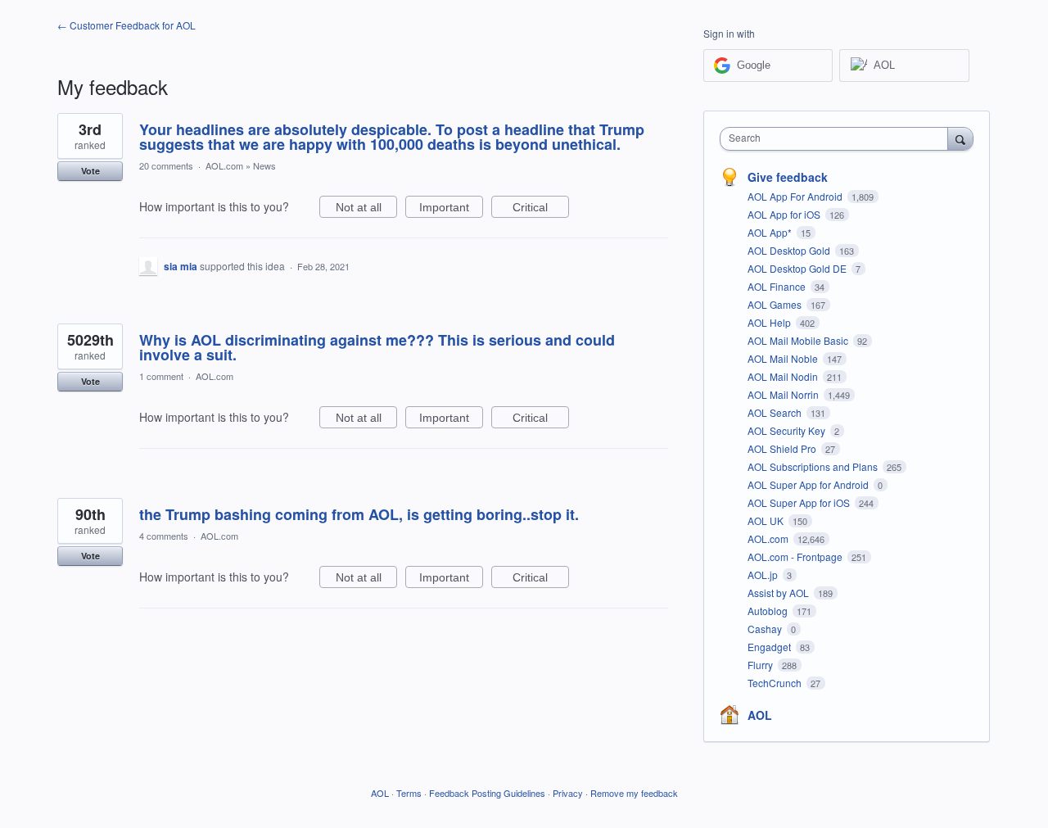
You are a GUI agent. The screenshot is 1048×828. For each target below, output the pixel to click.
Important (451, 209)
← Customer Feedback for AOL (126, 25)
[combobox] (838, 139)
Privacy (568, 792)
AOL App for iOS (785, 214)
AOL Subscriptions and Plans (814, 466)
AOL (760, 715)
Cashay (766, 629)
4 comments (163, 535)
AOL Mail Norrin (784, 394)
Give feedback (788, 177)
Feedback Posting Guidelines (487, 792)
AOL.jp (764, 574)
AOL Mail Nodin (784, 376)
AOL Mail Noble (784, 358)
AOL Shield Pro (783, 448)
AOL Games (776, 304)
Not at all (366, 209)
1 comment (161, 375)
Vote (90, 171)
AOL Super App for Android (809, 484)
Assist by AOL (779, 593)
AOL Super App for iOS (800, 502)
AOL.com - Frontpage (796, 556)
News (264, 165)
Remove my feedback (634, 792)
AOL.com (224, 165)
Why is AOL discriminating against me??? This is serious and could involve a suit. (377, 347)
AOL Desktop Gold (790, 250)
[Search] (960, 138)
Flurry (761, 665)
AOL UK (767, 520)
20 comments (166, 165)
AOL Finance (778, 286)
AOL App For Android (796, 196)
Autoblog (769, 611)
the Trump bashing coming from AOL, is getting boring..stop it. (359, 514)
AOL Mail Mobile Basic (799, 340)
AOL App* (771, 232)
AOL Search (776, 412)
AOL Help (770, 322)
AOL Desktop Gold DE (798, 268)
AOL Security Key (788, 430)
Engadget (770, 647)
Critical (541, 209)
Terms (409, 792)
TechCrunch (776, 683)
